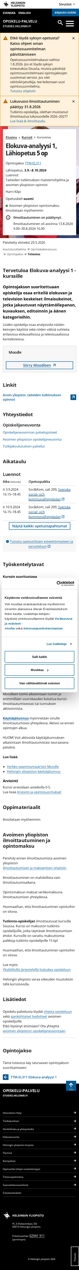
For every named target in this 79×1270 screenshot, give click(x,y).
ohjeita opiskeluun (58, 1011)
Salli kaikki (39, 656)
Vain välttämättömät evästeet (39, 683)
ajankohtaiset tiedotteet (29, 1016)
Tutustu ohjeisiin (23, 91)
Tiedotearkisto (11, 1121)
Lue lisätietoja (57, 644)
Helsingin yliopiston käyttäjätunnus (34, 771)
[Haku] (60, 22)
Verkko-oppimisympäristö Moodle (33, 766)
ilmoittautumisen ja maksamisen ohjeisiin (34, 868)
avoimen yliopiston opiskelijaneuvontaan (34, 1031)
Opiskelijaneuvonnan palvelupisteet (30, 432)
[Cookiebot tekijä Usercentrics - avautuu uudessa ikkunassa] (56, 583)
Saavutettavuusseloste (15, 1185)
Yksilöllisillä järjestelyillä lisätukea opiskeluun (37, 969)
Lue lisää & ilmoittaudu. (28, 121)
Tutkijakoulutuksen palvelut (24, 446)
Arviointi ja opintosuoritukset (39, 792)
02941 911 (37, 1235)
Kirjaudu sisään (65, 12)
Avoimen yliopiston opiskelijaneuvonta (32, 439)
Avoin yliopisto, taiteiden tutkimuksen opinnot (32, 397)
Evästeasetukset (12, 1193)
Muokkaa (37, 670)
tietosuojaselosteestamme (43, 628)
